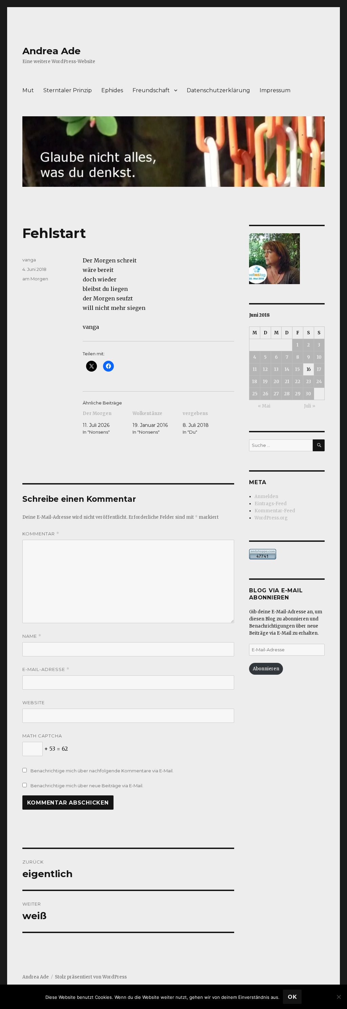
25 (255, 394)
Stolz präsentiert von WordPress (91, 977)
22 (297, 381)
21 (287, 381)
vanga (29, 259)
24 (319, 381)
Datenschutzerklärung (218, 90)
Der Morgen (97, 413)
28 (287, 394)
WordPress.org (271, 518)
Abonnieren (266, 669)
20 (276, 381)
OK (292, 997)
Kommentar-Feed (274, 511)
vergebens (195, 413)
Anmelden (266, 496)
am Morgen (35, 278)
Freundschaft (151, 90)
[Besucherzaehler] (287, 554)
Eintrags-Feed (270, 504)
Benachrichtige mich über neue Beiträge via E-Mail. (86, 785)
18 (254, 381)
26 (265, 394)
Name (31, 636)
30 (308, 394)
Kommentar (40, 534)
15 (297, 369)
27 (276, 394)
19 (265, 381)
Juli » (309, 406)
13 (276, 369)
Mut (28, 90)
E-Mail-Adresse (45, 669)
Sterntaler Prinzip (67, 90)
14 (287, 369)
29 (298, 394)
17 (319, 369)
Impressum (275, 90)
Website (33, 702)
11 (255, 369)
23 (308, 381)
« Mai (264, 406)
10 (319, 357)
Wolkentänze (147, 413)
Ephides (112, 90)
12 (265, 369)
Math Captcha (42, 735)
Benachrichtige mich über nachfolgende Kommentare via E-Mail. (102, 770)
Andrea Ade (51, 51)
